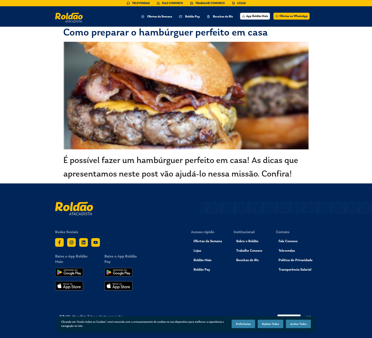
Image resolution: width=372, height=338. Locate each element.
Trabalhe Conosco (249, 250)
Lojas (197, 250)
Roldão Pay (202, 269)
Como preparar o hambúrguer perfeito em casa (165, 32)
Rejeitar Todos (270, 324)
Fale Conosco (288, 241)
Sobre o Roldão (247, 241)
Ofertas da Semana (208, 241)
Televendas (287, 250)
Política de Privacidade (296, 260)
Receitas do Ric (247, 260)
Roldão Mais (202, 260)
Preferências (243, 324)
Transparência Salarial (295, 269)
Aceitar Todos (298, 324)
